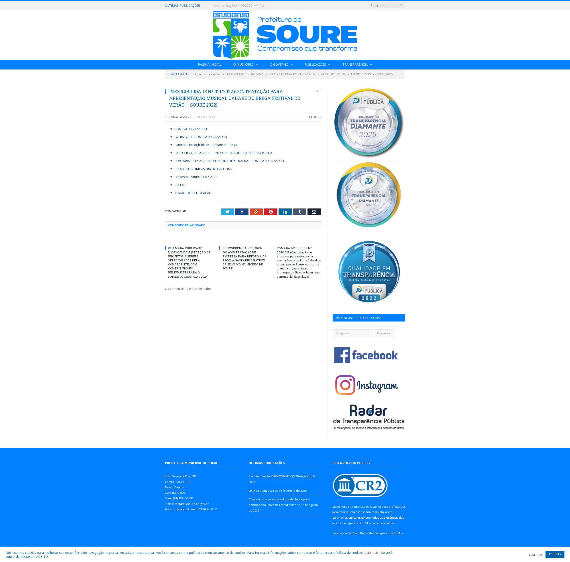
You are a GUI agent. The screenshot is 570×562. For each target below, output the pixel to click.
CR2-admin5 (178, 117)
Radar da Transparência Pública (382, 533)
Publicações (315, 64)
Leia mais (372, 552)
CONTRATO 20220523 (190, 129)
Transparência (355, 64)
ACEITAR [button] (555, 554)
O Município (243, 64)
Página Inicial (209, 64)
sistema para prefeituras (387, 507)
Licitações (314, 117)
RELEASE (180, 185)
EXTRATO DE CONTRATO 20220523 (200, 137)
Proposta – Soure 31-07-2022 (195, 177)
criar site (359, 507)
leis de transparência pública (352, 523)
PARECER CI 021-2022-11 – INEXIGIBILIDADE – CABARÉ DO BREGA (223, 153)
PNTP (351, 533)
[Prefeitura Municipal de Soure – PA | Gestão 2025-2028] (285, 34)
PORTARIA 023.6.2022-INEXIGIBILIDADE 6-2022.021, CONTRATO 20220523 (229, 161)
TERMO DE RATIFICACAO (193, 193)
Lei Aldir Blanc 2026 (226, 6)
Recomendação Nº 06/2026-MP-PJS (272, 476)
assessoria (363, 512)
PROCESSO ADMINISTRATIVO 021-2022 (203, 169)
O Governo (279, 64)
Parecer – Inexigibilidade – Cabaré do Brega (205, 145)
